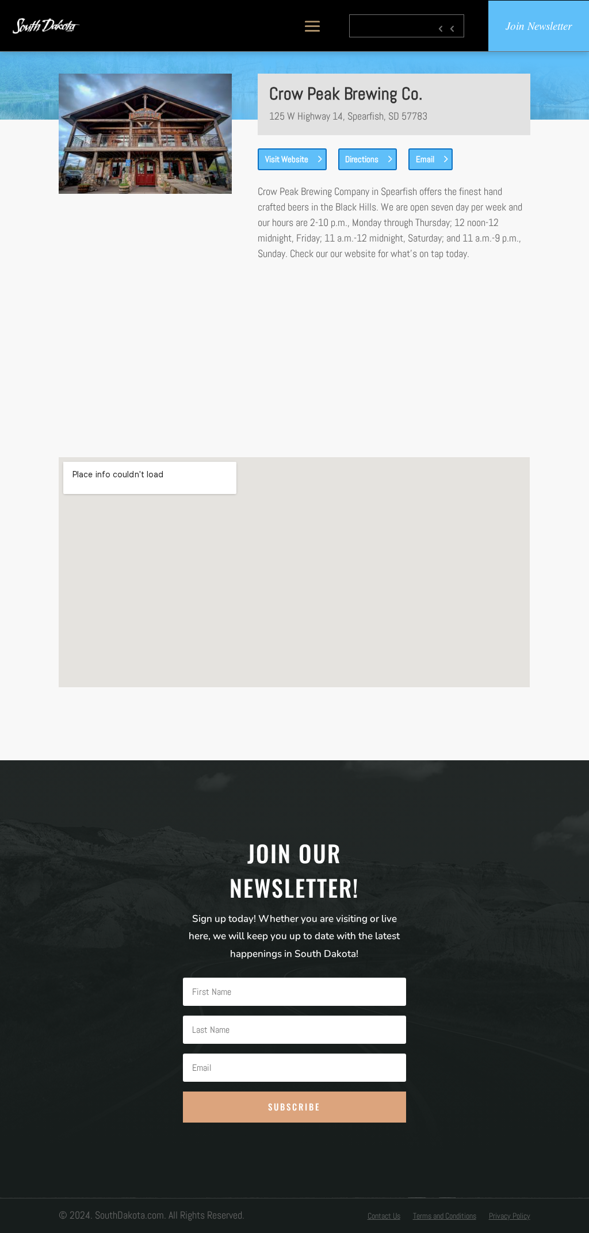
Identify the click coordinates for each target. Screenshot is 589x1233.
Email (425, 159)
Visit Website (286, 159)
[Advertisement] (294, 358)
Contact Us (384, 1216)
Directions (361, 159)
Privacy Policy (509, 1216)
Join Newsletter (539, 25)
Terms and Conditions (444, 1216)
